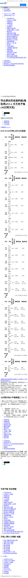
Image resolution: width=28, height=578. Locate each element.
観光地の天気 (7, 424)
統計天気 (6, 437)
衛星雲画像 (10, 51)
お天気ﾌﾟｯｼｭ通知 (11, 20)
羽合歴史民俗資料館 (9, 65)
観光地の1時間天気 (12, 36)
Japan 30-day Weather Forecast (11, 533)
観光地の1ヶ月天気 (12, 39)
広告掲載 (6, 565)
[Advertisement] (14, 81)
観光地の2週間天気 (12, 38)
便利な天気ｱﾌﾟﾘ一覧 (9, 551)
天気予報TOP (10, 18)
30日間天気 (7, 423)
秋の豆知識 (7, 548)
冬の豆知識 (7, 550)
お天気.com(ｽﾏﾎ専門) (9, 560)
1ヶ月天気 (9, 25)
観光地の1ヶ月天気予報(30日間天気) (14, 63)
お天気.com (7, 60)
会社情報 (6, 573)
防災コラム (7, 432)
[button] (27, 172)
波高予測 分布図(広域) (13, 34)
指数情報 (6, 436)
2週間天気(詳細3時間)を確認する (10, 379)
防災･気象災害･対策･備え (11, 540)
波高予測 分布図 (11, 33)
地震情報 (9, 49)
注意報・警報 (7, 431)
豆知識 (5, 7)
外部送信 (6, 571)
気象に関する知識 (9, 542)
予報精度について (6, 127)
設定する (23, 4)
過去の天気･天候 (8, 543)
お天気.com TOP (8, 559)
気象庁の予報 (7, 434)
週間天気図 (7, 426)
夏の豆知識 (7, 546)
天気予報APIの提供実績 (10, 553)
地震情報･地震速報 (9, 523)
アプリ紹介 (7, 9)
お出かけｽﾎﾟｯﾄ (8, 445)
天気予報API (7, 10)
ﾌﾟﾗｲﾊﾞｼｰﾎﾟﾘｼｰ (8, 570)
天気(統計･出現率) (12, 52)
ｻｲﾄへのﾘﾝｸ (7, 568)
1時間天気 (9, 21)
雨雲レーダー (7, 429)
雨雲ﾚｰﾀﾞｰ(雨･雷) (11, 43)
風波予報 (9, 31)
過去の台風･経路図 (12, 56)
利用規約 (6, 567)
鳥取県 (5, 447)
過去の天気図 (10, 54)
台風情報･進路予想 (12, 47)
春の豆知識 (7, 545)
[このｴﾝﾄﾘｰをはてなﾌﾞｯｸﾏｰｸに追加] (4, 115)
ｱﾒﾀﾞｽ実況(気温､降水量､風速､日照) (16, 57)
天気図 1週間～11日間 (13, 29)
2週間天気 (9, 23)
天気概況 (9, 26)
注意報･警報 (10, 46)
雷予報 (9, 44)
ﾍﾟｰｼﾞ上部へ (4, 556)
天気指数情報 (10, 41)
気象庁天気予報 (11, 28)
